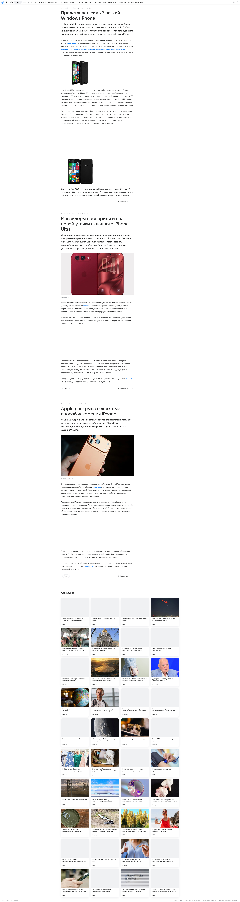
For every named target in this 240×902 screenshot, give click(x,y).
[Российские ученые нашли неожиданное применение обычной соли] (135, 793)
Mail (3, 900)
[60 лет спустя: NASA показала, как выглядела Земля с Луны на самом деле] (105, 732)
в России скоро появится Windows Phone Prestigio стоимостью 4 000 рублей (93, 49)
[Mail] (3, 2)
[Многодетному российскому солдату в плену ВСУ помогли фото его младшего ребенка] (75, 642)
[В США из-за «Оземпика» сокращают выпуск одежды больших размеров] (75, 763)
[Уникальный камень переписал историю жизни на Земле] (105, 672)
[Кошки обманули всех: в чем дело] (135, 732)
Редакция (175, 900)
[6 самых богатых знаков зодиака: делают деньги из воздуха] (105, 702)
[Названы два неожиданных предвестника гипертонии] (165, 763)
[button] (80, 73)
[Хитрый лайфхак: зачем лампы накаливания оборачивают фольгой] (135, 883)
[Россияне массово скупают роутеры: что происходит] (135, 763)
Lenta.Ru (80, 404)
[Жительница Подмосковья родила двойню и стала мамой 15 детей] (105, 763)
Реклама (16, 900)
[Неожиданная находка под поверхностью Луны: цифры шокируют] (135, 642)
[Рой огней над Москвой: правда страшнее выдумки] (165, 612)
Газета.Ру (80, 213)
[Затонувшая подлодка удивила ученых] (105, 612)
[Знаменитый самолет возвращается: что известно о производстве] (75, 853)
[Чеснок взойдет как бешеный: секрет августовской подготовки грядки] (165, 793)
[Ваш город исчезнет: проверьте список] (75, 702)
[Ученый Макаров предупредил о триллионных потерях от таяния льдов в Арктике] (165, 732)
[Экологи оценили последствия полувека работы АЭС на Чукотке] (165, 883)
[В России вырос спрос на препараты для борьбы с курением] (135, 853)
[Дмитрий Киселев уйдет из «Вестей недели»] (165, 672)
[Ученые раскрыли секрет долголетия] (165, 642)
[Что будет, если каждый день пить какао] (75, 732)
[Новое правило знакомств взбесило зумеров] (165, 823)
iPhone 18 (129, 379)
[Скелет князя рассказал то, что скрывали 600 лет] (105, 642)
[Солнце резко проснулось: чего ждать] (105, 853)
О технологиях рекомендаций (210, 900)
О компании (9, 900)
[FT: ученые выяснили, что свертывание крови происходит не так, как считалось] (165, 853)
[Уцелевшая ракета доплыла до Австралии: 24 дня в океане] (75, 612)
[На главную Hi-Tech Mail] (8, 2)
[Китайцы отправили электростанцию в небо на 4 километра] (105, 793)
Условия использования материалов (190, 900)
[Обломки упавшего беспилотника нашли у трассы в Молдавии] (105, 823)
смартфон (87, 306)
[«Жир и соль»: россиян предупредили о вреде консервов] (75, 823)
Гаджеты (88, 213)
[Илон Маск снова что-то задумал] (75, 793)
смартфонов (71, 43)
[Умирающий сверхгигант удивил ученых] (135, 612)
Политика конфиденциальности (228, 900)
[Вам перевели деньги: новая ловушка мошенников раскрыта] (75, 883)
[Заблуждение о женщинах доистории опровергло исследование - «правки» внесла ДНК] (105, 883)
